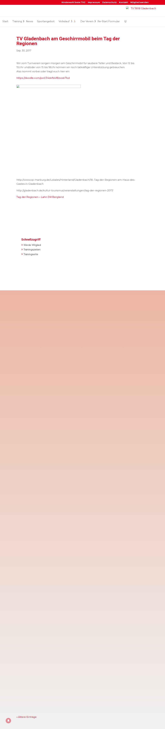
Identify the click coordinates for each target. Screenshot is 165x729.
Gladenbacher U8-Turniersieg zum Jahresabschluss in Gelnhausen (64, 477)
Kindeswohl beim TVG (73, 2)
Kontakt (123, 2)
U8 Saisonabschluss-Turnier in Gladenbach (48, 434)
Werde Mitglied (31, 245)
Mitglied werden (139, 2)
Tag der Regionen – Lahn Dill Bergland (40, 196)
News (29, 21)
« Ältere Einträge (26, 716)
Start (5, 21)
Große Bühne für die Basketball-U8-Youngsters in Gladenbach (61, 520)
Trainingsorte (29, 254)
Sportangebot (45, 21)
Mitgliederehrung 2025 (35, 682)
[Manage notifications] (8, 720)
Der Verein (86, 21)
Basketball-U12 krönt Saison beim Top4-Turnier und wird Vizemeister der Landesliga (76, 392)
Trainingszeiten (30, 249)
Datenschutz (109, 2)
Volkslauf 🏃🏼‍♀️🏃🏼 (67, 21)
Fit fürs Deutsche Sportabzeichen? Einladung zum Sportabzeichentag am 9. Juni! (73, 310)
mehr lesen (27, 333)
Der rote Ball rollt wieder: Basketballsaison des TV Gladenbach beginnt (67, 605)
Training (17, 21)
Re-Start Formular (108, 21)
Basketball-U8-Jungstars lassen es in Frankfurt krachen (57, 562)
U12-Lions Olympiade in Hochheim (43, 639)
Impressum (94, 2)
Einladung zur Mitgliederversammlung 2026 (49, 353)
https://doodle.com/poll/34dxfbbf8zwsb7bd (43, 77)
